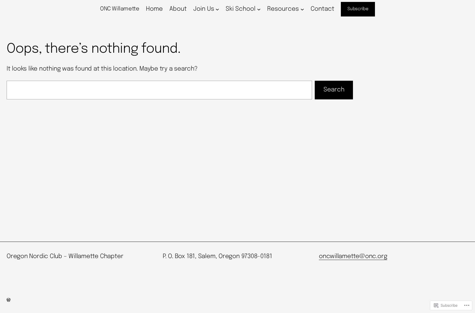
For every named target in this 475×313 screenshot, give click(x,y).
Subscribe (357, 9)
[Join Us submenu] (217, 9)
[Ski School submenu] (259, 9)
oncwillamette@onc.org (353, 256)
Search (334, 90)
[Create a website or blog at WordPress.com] (8, 300)
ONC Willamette (119, 9)
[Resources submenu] (302, 9)
